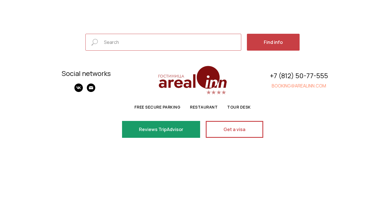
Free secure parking (157, 107)
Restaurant (204, 107)
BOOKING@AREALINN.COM (299, 86)
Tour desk (239, 107)
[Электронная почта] (91, 90)
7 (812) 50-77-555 (301, 75)
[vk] (78, 90)
